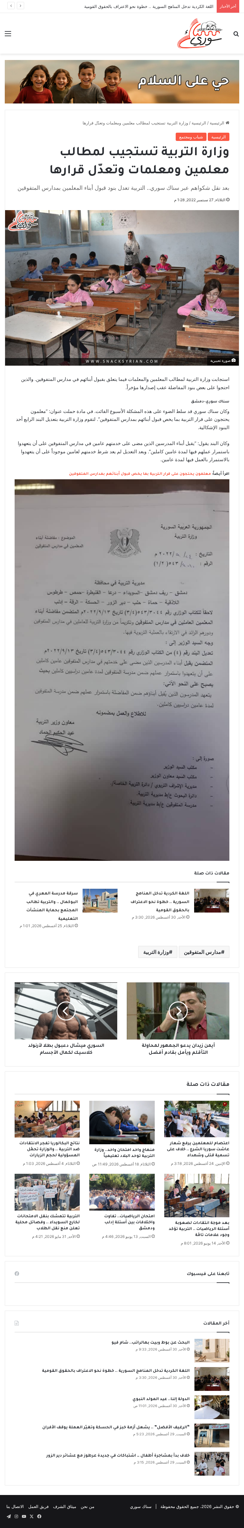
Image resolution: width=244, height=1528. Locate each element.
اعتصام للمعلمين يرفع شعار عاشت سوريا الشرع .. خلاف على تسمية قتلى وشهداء (198, 1149)
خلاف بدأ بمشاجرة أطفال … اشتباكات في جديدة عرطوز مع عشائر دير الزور (118, 1456)
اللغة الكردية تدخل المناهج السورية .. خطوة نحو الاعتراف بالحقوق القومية (149, 6)
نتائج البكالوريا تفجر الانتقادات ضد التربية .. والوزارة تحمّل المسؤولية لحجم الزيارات (49, 1149)
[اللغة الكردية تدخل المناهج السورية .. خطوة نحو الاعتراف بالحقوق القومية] (211, 901)
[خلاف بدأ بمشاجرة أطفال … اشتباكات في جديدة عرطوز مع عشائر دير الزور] (211, 1464)
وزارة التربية (156, 952)
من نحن (87, 1506)
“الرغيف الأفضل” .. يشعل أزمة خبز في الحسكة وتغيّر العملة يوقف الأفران (116, 1427)
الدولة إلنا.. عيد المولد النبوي (161, 1399)
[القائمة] (8, 36)
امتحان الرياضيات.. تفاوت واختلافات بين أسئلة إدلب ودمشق (129, 1222)
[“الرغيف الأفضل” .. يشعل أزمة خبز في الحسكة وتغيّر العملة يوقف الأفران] (211, 1435)
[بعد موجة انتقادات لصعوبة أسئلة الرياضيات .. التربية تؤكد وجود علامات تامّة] (196, 1195)
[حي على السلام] (122, 81)
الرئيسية (218, 122)
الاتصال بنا (15, 1506)
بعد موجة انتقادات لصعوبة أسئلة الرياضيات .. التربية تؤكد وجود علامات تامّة (199, 1229)
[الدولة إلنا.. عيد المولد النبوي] (211, 1407)
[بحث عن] (236, 36)
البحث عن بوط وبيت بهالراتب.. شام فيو (151, 1343)
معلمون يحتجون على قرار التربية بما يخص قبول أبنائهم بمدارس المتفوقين (140, 474)
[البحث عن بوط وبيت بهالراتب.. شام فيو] (211, 1351)
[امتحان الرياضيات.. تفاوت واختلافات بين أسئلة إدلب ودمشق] (121, 1192)
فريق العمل (38, 1506)
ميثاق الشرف (64, 1506)
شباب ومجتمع (191, 136)
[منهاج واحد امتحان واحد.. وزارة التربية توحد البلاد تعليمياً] (121, 1122)
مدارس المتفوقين (202, 952)
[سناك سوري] (200, 33)
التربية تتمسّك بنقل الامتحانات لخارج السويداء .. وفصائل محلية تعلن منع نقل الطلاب (47, 1222)
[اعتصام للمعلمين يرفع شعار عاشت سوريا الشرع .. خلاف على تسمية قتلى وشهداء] (196, 1119)
